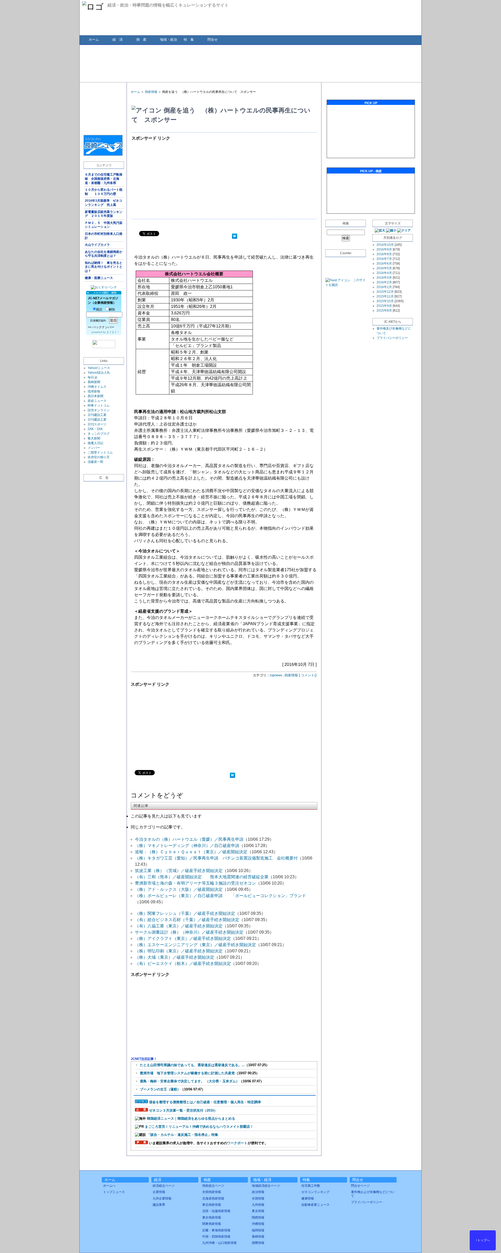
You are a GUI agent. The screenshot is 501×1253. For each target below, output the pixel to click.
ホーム (94, 39)
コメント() (309, 675)
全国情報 (258, 1198)
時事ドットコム (99, 405)
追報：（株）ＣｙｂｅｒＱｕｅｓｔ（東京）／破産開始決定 (191, 852)
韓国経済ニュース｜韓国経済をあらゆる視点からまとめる (191, 1118)
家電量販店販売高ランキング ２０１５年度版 (103, 214)
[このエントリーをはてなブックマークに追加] (234, 237)
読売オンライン (99, 410)
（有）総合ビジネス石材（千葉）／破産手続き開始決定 (187, 919)
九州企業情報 (162, 1198)
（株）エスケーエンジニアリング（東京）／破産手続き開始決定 (195, 944)
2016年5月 (384, 268)
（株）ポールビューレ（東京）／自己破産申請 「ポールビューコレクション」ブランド (220, 895)
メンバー (94, 448)
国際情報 (258, 1243)
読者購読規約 (98, 320)
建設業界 (159, 1205)
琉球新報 (94, 391)
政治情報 (258, 1192)
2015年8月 (384, 310)
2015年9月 (384, 306)
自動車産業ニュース (315, 1205)
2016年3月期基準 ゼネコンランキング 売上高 (103, 203)
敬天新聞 (94, 438)
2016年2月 (384, 282)
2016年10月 (385, 245)
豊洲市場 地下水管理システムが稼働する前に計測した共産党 (187, 1073)
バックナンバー (103, 327)
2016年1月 (384, 287)
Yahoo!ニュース (99, 368)
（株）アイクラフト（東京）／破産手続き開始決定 (183, 938)
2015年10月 (385, 301)
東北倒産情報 (211, 1205)
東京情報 (258, 1211)
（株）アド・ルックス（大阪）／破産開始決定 (179, 889)
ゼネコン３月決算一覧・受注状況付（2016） (183, 1110)
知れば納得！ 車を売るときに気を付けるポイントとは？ (103, 267)
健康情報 (307, 1198)
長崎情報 (258, 1236)
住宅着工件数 (310, 1186)
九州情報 (258, 1205)
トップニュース (114, 1192)
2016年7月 (384, 259)
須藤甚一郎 (95, 462)
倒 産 (141, 39)
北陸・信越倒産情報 (216, 1211)
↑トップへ (483, 1240)
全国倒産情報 (211, 1192)
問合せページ (360, 1186)
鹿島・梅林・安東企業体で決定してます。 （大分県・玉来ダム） (189, 1081)
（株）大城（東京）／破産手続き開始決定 (174, 957)
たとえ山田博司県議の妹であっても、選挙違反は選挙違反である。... (192, 1065)
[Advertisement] (250, 63)
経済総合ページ (164, 1186)
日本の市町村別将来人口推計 (103, 236)
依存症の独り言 (99, 457)
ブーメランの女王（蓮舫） (160, 1089)
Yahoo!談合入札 (99, 372)
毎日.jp (92, 377)
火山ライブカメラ (97, 245)
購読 (99, 309)
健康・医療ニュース (99, 278)
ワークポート (237, 1143)
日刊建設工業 (97, 415)
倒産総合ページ (213, 1186)
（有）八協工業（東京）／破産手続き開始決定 (179, 926)
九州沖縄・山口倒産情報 (219, 1243)
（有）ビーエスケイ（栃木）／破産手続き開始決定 (183, 963)
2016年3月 (384, 277)
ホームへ (109, 1186)
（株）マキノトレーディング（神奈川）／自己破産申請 (187, 845)
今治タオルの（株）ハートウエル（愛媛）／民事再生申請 (189, 839)
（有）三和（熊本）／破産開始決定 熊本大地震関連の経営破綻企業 (202, 877)
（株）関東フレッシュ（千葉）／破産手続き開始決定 (185, 913)
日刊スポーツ (97, 424)
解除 (112, 309)
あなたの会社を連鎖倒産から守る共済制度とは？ (103, 254)
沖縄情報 (258, 1224)
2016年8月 (384, 254)
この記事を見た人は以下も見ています (166, 816)
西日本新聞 (95, 396)
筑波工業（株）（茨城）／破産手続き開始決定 (179, 870)
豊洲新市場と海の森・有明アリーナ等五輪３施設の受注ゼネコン (195, 883)
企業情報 (159, 1192)
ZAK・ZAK (95, 429)
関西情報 (258, 1217)
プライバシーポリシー (392, 338)
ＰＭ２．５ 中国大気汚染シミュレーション (103, 225)
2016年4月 (384, 273)
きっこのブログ (99, 433)
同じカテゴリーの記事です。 (158, 827)
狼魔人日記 (95, 443)
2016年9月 (384, 249)
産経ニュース (97, 401)
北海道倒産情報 (213, 1198)
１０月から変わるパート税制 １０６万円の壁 (103, 192)
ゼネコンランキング (315, 1192)
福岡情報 (258, 1230)
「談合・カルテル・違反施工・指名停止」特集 (182, 1135)
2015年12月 (385, 292)
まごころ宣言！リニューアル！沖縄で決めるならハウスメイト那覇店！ (199, 1127)
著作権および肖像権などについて (373, 1193)
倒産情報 (151, 92)
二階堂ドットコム (100, 452)
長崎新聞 (94, 382)
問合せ (212, 39)
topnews (276, 675)
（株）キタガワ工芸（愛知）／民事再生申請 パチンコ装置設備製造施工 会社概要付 (216, 858)
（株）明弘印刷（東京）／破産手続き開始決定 (179, 951)
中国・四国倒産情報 (216, 1236)
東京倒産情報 (211, 1217)
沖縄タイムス (97, 387)
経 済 (117, 39)
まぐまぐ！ (113, 332)
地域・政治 (168, 39)
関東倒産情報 (211, 1224)
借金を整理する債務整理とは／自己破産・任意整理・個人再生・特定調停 (205, 1102)
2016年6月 (384, 263)
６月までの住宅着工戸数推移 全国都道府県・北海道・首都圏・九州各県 (103, 178)
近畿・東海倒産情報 (216, 1230)
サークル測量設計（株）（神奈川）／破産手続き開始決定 (189, 932)
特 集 (189, 39)
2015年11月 (385, 296)
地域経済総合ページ (266, 1186)
